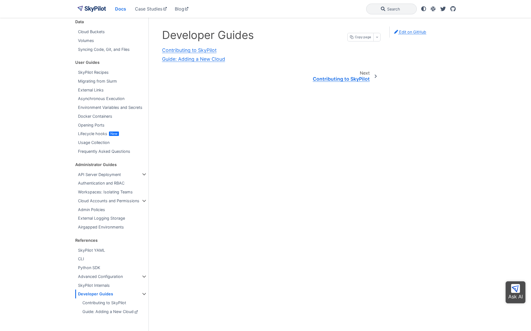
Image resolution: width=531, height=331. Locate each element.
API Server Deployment (99, 174)
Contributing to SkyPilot (104, 302)
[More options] (376, 37)
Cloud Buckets (91, 31)
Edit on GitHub (412, 32)
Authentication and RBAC (101, 183)
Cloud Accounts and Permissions (108, 200)
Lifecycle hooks (92, 133)
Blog (179, 9)
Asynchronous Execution (101, 98)
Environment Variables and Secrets (110, 107)
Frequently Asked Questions (104, 151)
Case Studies (148, 9)
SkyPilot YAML (91, 250)
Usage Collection (94, 142)
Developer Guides (95, 293)
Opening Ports (91, 125)
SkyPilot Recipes (93, 72)
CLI (81, 258)
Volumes (86, 40)
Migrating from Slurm (97, 81)
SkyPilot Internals (94, 285)
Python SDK (89, 267)
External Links (91, 90)
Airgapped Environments (101, 227)
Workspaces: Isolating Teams (105, 192)
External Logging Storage (101, 218)
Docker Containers (95, 116)
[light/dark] (423, 9)
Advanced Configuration (100, 276)
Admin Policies (91, 209)
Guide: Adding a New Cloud (108, 311)
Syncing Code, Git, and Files (104, 49)
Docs (120, 9)
